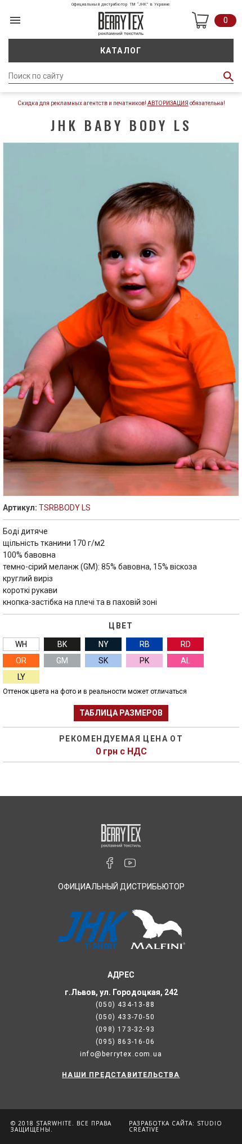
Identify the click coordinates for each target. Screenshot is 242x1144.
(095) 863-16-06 (125, 1042)
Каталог (121, 50)
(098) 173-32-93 (125, 1029)
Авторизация (168, 103)
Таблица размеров (121, 712)
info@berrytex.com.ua (121, 1054)
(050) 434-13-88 (125, 1005)
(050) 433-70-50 (125, 1017)
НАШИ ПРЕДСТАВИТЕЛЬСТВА (121, 1075)
